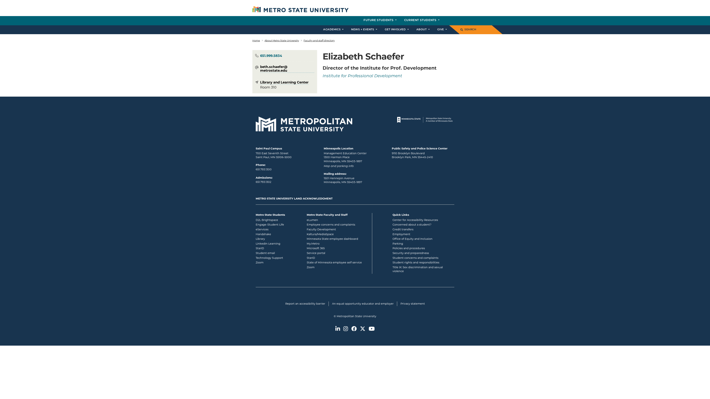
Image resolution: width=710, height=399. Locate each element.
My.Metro (328, 243)
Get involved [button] (396, 29)
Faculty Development (321, 229)
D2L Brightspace (278, 220)
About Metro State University (282, 40)
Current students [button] (420, 20)
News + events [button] (363, 29)
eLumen (327, 220)
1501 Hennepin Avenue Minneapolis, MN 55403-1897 (343, 180)
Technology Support (269, 258)
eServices (277, 229)
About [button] (421, 29)
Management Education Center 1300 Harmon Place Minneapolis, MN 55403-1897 (345, 157)
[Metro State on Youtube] (372, 329)
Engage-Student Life (278, 224)
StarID (275, 248)
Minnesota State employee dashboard (338, 239)
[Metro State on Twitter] (362, 329)
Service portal (331, 253)
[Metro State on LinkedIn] (337, 329)
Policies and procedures (409, 248)
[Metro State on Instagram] (345, 329)
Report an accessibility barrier (305, 303)
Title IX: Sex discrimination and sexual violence (418, 269)
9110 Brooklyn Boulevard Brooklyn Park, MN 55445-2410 (412, 155)
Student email (278, 253)
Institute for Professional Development (362, 76)
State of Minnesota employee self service (338, 262)
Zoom (274, 262)
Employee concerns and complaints (331, 224)
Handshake (278, 234)
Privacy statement (412, 303)
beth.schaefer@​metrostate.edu (274, 69)
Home (256, 40)
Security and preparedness (411, 253)
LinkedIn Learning (278, 243)
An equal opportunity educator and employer (363, 303)
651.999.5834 (271, 56)
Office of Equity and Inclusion (412, 239)
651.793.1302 (263, 182)
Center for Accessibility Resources (415, 220)
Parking (398, 243)
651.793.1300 (264, 169)
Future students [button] (379, 20)
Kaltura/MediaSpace (335, 234)
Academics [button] (332, 29)
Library (275, 239)
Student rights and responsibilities (416, 262)
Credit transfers (403, 229)
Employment (401, 234)
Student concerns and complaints (415, 258)
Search (470, 29)
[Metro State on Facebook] (354, 329)
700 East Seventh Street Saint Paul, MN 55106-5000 (274, 155)
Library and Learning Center (284, 82)
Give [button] (441, 29)
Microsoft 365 (330, 248)
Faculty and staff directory (319, 40)
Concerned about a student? (412, 224)
